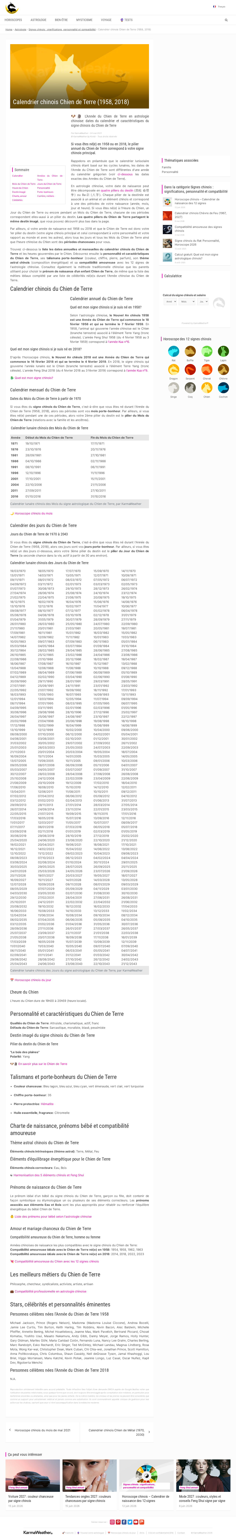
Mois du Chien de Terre (24, 183)
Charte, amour (19, 196)
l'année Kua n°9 (137, 370)
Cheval (207, 378)
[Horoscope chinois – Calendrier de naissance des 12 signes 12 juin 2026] (167, 198)
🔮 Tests (126, 20)
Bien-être (61, 20)
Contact (181, 1533)
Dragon (173, 378)
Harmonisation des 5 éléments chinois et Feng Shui (49, 1175)
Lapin (223, 360)
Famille (166, 167)
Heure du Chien (20, 187)
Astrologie (38, 20)
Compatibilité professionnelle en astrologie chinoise (50, 1291)
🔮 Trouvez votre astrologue (90, 1533)
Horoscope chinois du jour (33, 980)
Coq (190, 396)
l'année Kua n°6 (118, 342)
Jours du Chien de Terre (49, 183)
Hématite (47, 1104)
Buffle (190, 360)
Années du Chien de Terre (49, 177)
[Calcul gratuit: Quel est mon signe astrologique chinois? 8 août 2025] (167, 253)
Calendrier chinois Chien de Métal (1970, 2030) (116, 1432)
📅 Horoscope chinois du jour (122, 1533)
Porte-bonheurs (45, 192)
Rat (174, 360)
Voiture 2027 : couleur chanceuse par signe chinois (30, 1498)
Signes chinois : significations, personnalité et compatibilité (139, 1486)
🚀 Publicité (67, 1533)
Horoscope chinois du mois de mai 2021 (42, 1430)
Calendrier (17, 175)
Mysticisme (84, 20)
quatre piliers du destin (117, 190)
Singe (173, 396)
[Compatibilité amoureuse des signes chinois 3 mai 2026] (167, 226)
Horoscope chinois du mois (34, 513)
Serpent (190, 378)
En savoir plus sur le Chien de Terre (42, 1064)
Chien (207, 396)
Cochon (223, 396)
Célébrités (17, 200)
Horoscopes (13, 20)
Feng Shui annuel (18, 1487)
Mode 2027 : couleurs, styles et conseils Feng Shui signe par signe (202, 1498)
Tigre (207, 360)
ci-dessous (125, 174)
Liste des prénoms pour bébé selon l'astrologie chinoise (53, 1216)
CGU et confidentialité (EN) (160, 1533)
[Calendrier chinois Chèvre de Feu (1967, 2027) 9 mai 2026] (167, 212)
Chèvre (223, 378)
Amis (142, 1533)
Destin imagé (18, 192)
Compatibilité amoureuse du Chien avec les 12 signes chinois (57, 1261)
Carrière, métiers (45, 196)
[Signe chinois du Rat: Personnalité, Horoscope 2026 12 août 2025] (167, 239)
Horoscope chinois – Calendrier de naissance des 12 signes (145, 1498)
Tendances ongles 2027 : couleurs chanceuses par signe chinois (88, 1498)
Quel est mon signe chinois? (34, 378)
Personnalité (43, 187)
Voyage (106, 20)
